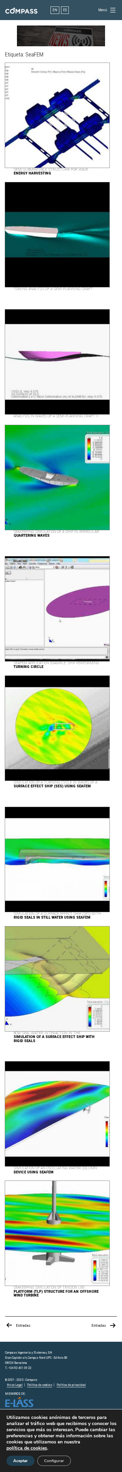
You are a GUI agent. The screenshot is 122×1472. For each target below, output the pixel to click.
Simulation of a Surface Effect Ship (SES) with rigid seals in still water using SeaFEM (57, 915)
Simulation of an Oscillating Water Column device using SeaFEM (55, 1170)
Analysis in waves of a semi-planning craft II (56, 416)
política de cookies (26, 1448)
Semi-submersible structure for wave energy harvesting (51, 171)
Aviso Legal (15, 1385)
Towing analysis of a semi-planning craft (53, 289)
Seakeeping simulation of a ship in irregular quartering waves (56, 534)
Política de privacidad (71, 1385)
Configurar (54, 1460)
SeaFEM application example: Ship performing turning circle (56, 665)
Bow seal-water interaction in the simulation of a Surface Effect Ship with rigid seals (54, 1037)
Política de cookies (39, 1385)
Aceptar (20, 1460)
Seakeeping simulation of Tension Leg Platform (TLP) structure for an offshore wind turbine (56, 1291)
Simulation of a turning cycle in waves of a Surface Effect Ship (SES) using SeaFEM (55, 784)
